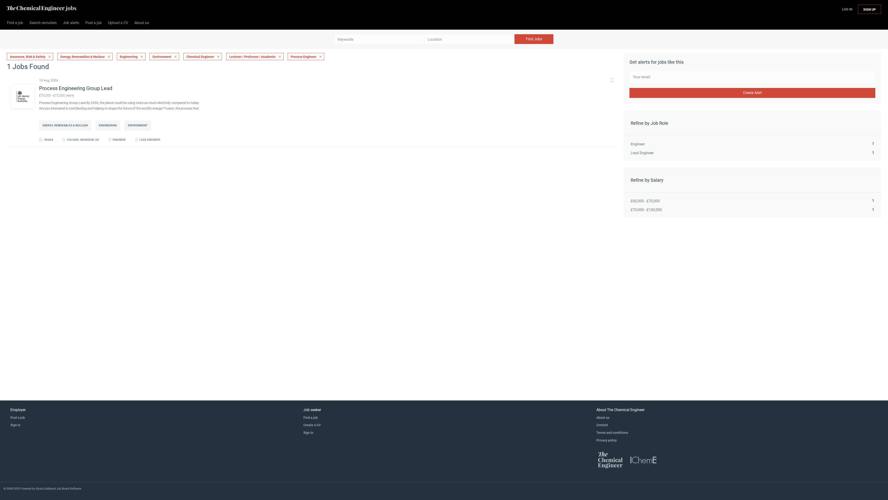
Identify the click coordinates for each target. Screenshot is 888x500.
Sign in (15, 425)
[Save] (607, 81)
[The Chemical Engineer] (610, 460)
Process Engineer (303, 57)
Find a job (310, 417)
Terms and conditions (612, 432)
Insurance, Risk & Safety (27, 57)
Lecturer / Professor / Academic (252, 57)
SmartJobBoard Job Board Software (58, 488)
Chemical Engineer (200, 57)
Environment (162, 57)
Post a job (17, 417)
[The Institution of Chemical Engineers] (643, 460)
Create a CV (312, 425)
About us (602, 417)
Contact (602, 425)
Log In (847, 9)
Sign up (869, 9)
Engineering (129, 57)
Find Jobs (534, 39)
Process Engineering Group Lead (75, 88)
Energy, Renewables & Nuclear (82, 57)
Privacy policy (606, 440)
